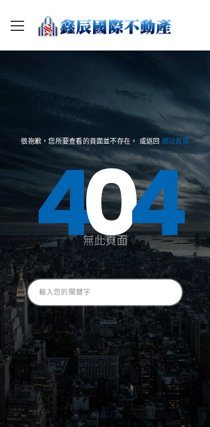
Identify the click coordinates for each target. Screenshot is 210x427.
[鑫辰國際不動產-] (105, 25)
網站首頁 (175, 141)
